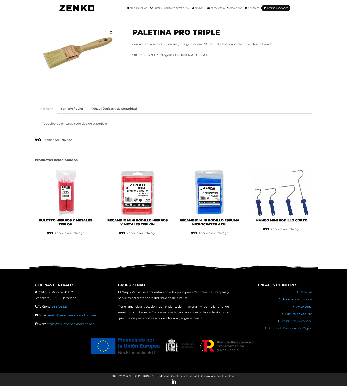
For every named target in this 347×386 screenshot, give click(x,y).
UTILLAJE (202, 55)
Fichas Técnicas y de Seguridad (114, 108)
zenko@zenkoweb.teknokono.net (72, 315)
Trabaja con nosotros (297, 299)
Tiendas (199, 8)
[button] (111, 32)
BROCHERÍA (184, 55)
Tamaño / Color (72, 108)
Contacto (253, 8)
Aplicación (45, 109)
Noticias (306, 292)
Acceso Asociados (277, 8)
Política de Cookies (298, 314)
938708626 (60, 306)
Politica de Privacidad (297, 321)
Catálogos (235, 8)
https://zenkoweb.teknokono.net (70, 324)
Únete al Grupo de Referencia (171, 8)
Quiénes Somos (138, 8)
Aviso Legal (304, 306)
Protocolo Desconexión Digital (290, 328)
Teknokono (228, 376)
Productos (217, 8)
